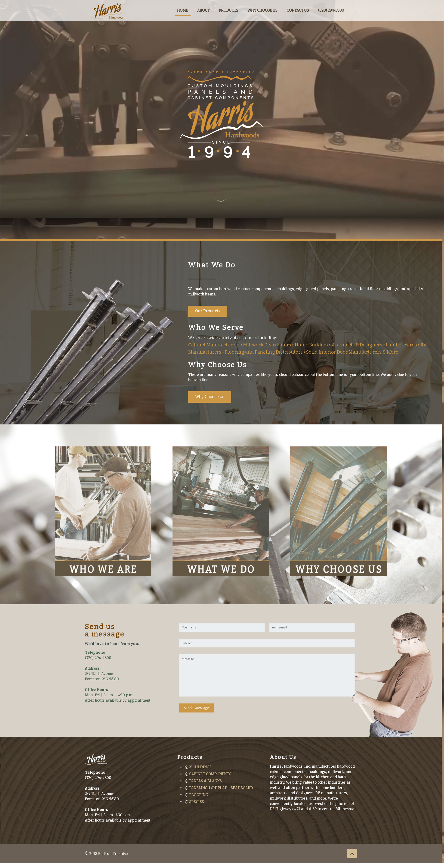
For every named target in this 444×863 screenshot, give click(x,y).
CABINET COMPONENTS (210, 774)
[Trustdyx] (108, 10)
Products (190, 757)
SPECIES (196, 802)
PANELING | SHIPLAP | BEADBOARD (221, 788)
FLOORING (198, 795)
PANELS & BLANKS (205, 781)
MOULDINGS (200, 767)
